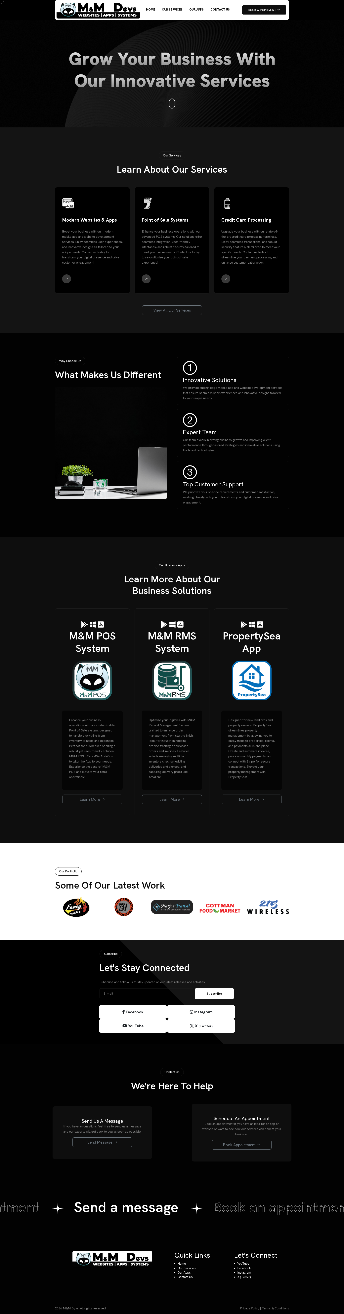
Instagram (203, 1012)
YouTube (135, 1026)
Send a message (107, 1207)
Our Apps (184, 1272)
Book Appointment (240, 1144)
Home (182, 1263)
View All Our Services (172, 310)
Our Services (187, 1268)
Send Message (100, 1142)
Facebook (134, 1012)
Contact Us (185, 1277)
